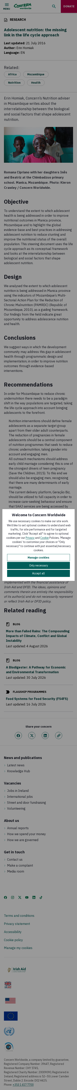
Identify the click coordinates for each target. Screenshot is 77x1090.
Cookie (44, 538)
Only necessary (38, 565)
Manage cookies (38, 557)
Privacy (30, 538)
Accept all (38, 573)
